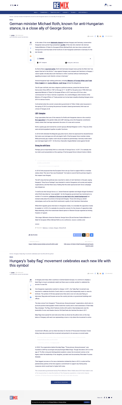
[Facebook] (11, 5)
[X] (13, 5)
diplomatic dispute (57, 42)
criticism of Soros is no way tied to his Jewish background (68, 196)
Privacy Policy (53, 402)
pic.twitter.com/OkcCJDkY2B (43, 163)
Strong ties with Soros (73, 62)
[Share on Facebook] (95, 36)
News (11, 19)
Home (11, 16)
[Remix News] (61, 5)
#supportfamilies (41, 340)
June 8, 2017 (56, 166)
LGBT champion (43, 62)
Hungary (56, 228)
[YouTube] (15, 5)
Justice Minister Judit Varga (57, 83)
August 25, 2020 (55, 343)
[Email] (100, 36)
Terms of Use (62, 402)
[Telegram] (17, 5)
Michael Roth (62, 228)
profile (63, 45)
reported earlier (50, 69)
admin (12, 35)
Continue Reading (61, 382)
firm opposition (40, 120)
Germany (51, 228)
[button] (87, 402)
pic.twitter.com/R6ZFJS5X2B (51, 340)
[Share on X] (98, 36)
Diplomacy (45, 228)
